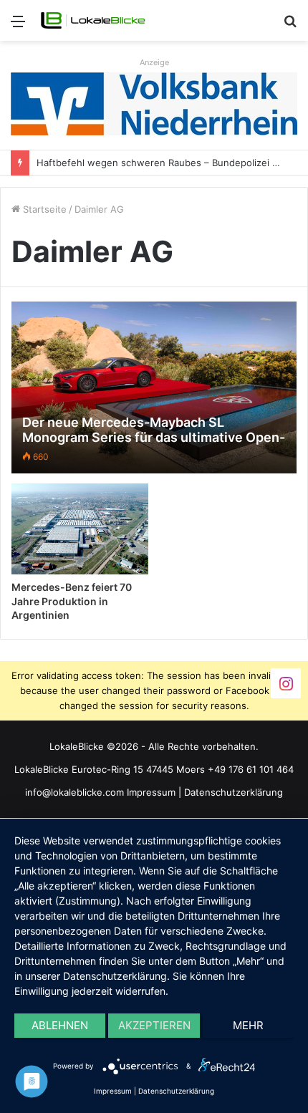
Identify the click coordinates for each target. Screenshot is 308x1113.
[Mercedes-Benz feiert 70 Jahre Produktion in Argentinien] (79, 528)
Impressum (151, 792)
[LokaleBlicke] (93, 20)
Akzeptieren (154, 1025)
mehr (248, 1025)
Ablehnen (60, 1025)
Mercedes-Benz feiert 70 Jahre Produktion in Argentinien (71, 601)
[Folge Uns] (286, 682)
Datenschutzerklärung (233, 792)
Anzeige (154, 62)
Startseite (43, 209)
